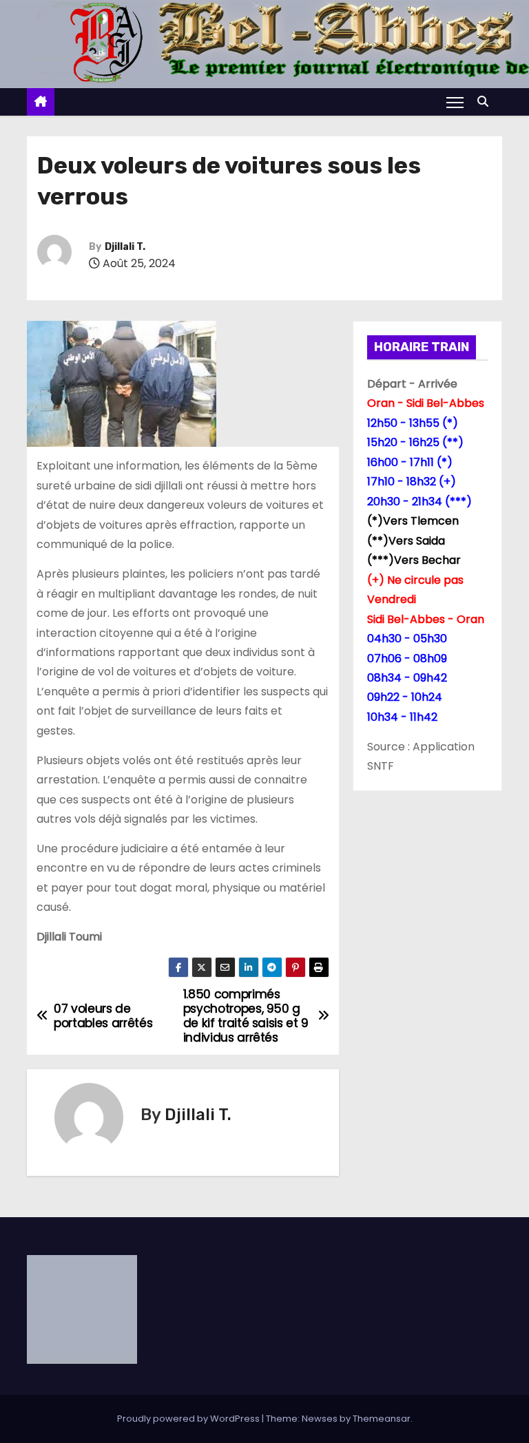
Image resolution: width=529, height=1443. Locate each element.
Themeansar (382, 1418)
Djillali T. (125, 247)
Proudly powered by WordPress (189, 1418)
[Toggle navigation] (454, 102)
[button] (486, 101)
